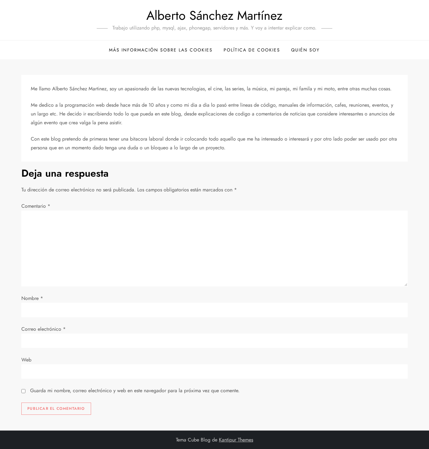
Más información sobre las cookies (161, 50)
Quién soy (305, 50)
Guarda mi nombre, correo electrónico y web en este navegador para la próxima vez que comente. (135, 390)
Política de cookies (252, 50)
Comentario (35, 206)
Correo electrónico (43, 329)
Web (26, 359)
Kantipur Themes (236, 439)
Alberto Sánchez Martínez (214, 15)
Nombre (32, 298)
